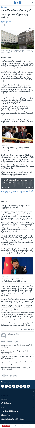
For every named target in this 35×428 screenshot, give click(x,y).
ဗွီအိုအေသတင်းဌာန (9, 182)
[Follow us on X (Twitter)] (6, 386)
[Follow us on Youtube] (9, 386)
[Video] (15, 426)
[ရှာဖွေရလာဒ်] (30, 426)
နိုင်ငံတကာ (4, 7)
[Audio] (22, 426)
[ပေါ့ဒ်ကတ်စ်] (24, 386)
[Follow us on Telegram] (17, 386)
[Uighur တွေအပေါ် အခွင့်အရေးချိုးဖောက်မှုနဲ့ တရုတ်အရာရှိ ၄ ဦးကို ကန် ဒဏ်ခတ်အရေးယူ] (17, 134)
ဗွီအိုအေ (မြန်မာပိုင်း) (6, 21)
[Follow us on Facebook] (2, 386)
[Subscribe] (28, 386)
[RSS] (21, 386)
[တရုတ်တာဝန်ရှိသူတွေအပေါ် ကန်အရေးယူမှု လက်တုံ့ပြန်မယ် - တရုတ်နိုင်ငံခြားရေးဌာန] (17, 265)
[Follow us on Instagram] (13, 386)
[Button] (31, 28)
